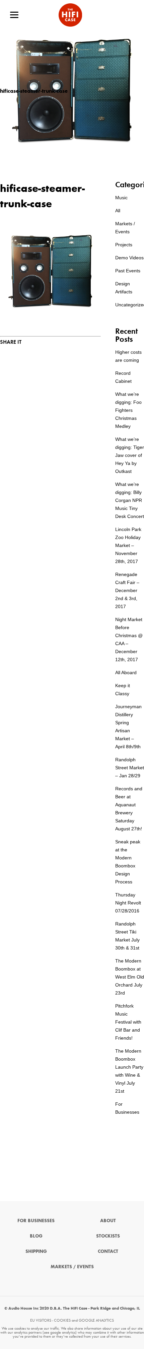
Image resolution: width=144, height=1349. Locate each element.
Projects (123, 244)
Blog (36, 1236)
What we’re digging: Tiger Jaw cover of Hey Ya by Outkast (129, 455)
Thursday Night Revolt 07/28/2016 (128, 902)
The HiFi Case (70, 15)
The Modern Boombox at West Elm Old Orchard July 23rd (129, 977)
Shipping (36, 1251)
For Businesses (36, 1221)
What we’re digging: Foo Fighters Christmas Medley (128, 410)
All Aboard (126, 672)
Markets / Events (72, 1267)
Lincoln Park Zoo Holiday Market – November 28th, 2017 (128, 545)
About (108, 1221)
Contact (108, 1251)
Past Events (127, 270)
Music (121, 197)
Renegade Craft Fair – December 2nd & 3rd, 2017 (127, 590)
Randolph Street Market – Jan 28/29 (129, 767)
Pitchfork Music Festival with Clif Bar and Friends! (128, 1022)
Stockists (108, 1236)
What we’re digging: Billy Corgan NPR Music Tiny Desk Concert (129, 500)
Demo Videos (129, 257)
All (117, 210)
